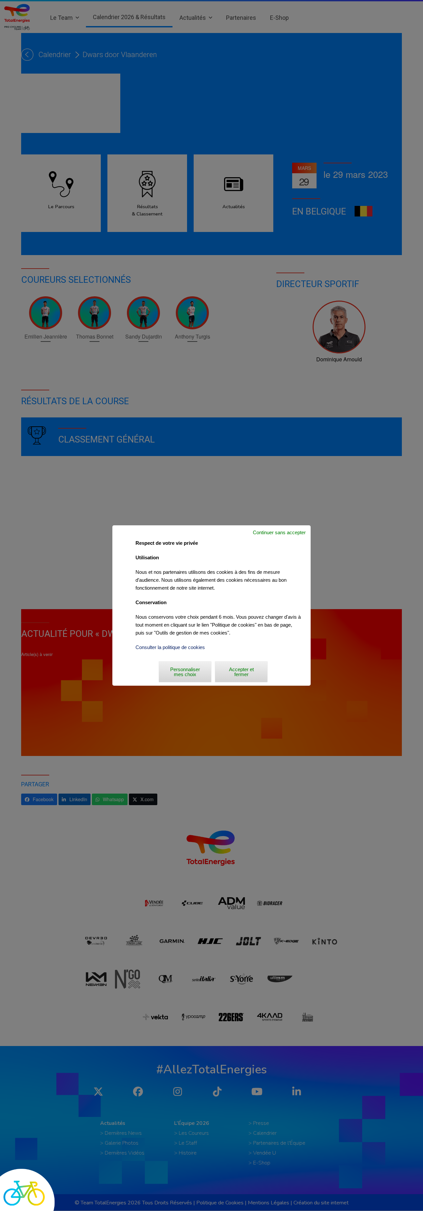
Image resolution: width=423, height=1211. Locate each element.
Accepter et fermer (241, 672)
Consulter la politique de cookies (170, 647)
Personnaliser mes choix (185, 672)
